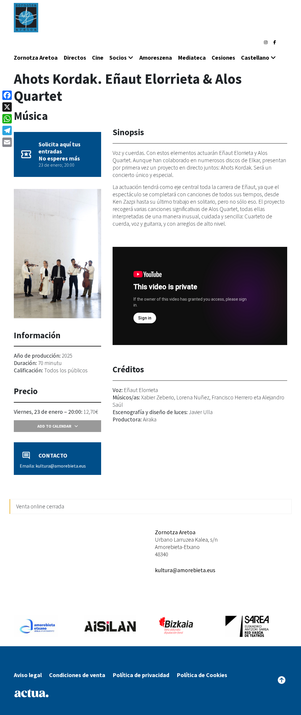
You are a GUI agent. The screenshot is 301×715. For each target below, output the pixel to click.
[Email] (7, 142)
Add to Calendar (54, 426)
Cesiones (223, 57)
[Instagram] (265, 42)
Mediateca (192, 57)
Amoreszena (155, 57)
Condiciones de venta (77, 675)
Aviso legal (28, 675)
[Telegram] (7, 130)
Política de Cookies (202, 675)
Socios (118, 57)
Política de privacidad (141, 675)
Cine (97, 57)
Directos (74, 57)
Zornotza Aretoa (36, 57)
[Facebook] (274, 42)
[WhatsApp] (7, 119)
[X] (7, 107)
